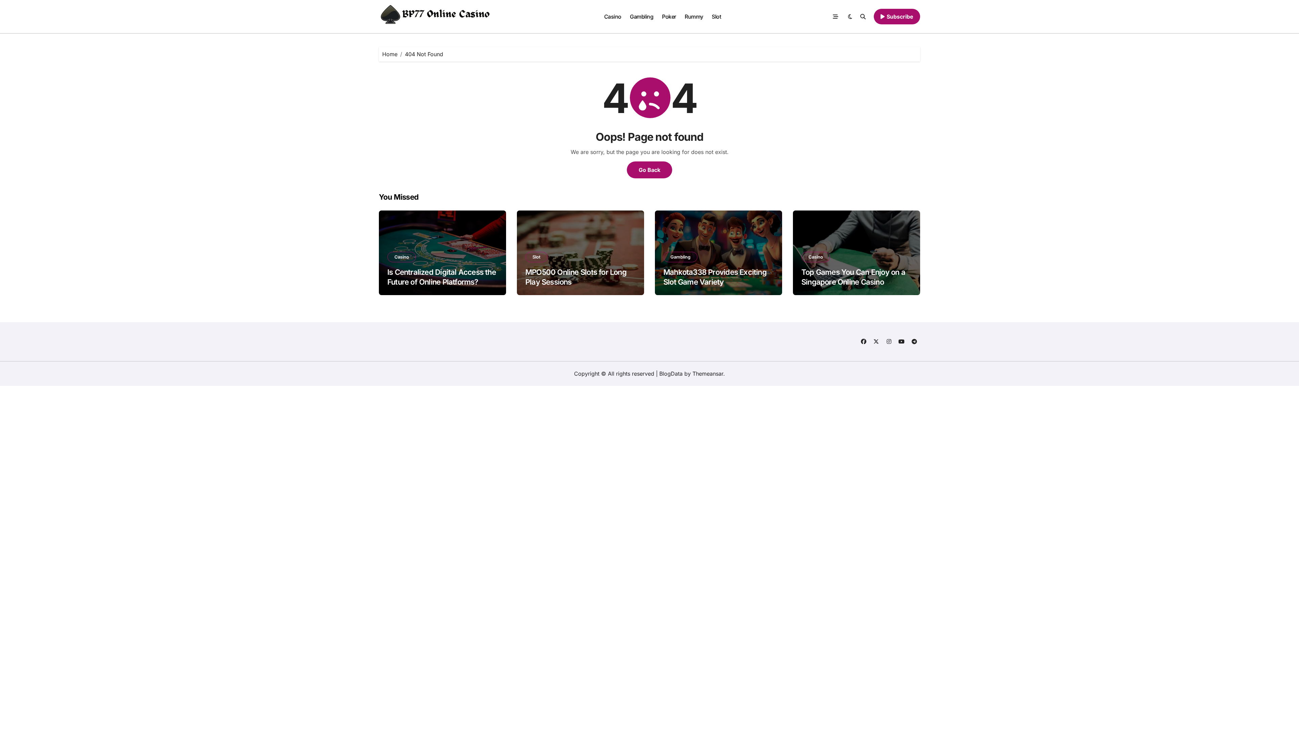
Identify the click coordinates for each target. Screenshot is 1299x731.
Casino (612, 16)
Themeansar (707, 373)
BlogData (671, 373)
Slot (716, 16)
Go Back (649, 170)
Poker (669, 16)
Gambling (641, 16)
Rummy (694, 16)
